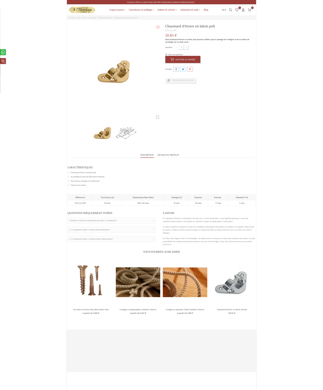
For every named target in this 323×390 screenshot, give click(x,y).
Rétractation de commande (188, 362)
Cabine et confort (167, 9)
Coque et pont (117, 9)
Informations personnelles (188, 342)
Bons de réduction (185, 358)
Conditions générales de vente (127, 350)
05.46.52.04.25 (77, 359)
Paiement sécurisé (154, 354)
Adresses (181, 354)
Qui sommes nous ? (123, 342)
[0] (236, 9)
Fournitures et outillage (141, 9)
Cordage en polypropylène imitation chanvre (138, 309)
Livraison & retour (123, 358)
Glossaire (150, 362)
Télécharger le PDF (180, 80)
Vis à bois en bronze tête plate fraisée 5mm (91, 309)
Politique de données (124, 346)
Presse (149, 346)
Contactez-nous (122, 362)
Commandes (183, 346)
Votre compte (184, 337)
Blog (206, 9)
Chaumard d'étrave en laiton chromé (232, 309)
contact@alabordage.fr (80, 363)
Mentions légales (122, 354)
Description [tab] (147, 155)
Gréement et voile (190, 9)
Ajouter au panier (185, 59)
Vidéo (149, 342)
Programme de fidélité (155, 350)
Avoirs (180, 350)
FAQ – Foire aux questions (157, 358)
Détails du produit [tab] (168, 155)
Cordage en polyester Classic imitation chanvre (185, 309)
